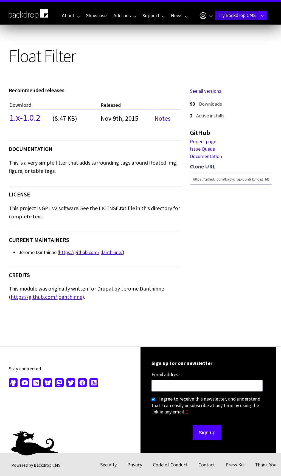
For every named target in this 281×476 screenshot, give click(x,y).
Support (150, 16)
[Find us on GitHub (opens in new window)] (14, 383)
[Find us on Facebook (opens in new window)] (82, 383)
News (176, 16)
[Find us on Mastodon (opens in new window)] (59, 383)
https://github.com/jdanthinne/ (91, 252)
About (68, 16)
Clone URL (203, 166)
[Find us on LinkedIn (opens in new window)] (36, 383)
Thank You (265, 464)
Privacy (134, 464)
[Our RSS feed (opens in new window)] (93, 383)
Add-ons (122, 16)
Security (108, 464)
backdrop (23, 14)
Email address (166, 374)
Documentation (206, 156)
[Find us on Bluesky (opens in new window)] (48, 383)
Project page (203, 141)
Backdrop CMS (47, 465)
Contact (206, 464)
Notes (162, 118)
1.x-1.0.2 (24, 117)
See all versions (205, 91)
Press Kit (235, 464)
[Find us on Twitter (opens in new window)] (71, 383)
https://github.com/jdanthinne (46, 296)
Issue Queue (202, 149)
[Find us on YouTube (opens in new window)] (24, 383)
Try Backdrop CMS (237, 15)
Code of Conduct (170, 464)
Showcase (96, 16)
